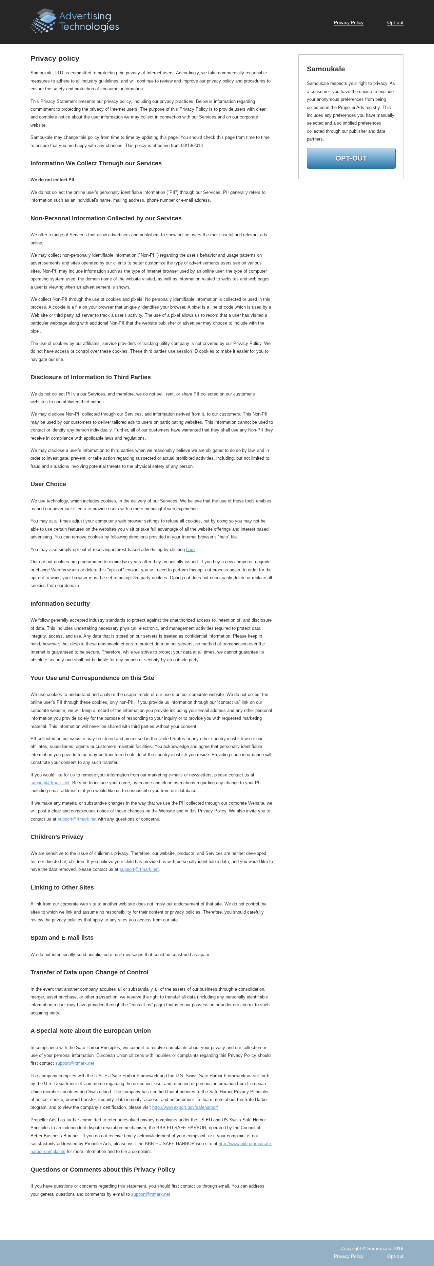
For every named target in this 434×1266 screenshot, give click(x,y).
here (190, 549)
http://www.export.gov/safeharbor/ (185, 1107)
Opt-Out (351, 158)
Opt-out (395, 22)
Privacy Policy (348, 22)
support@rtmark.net (50, 782)
